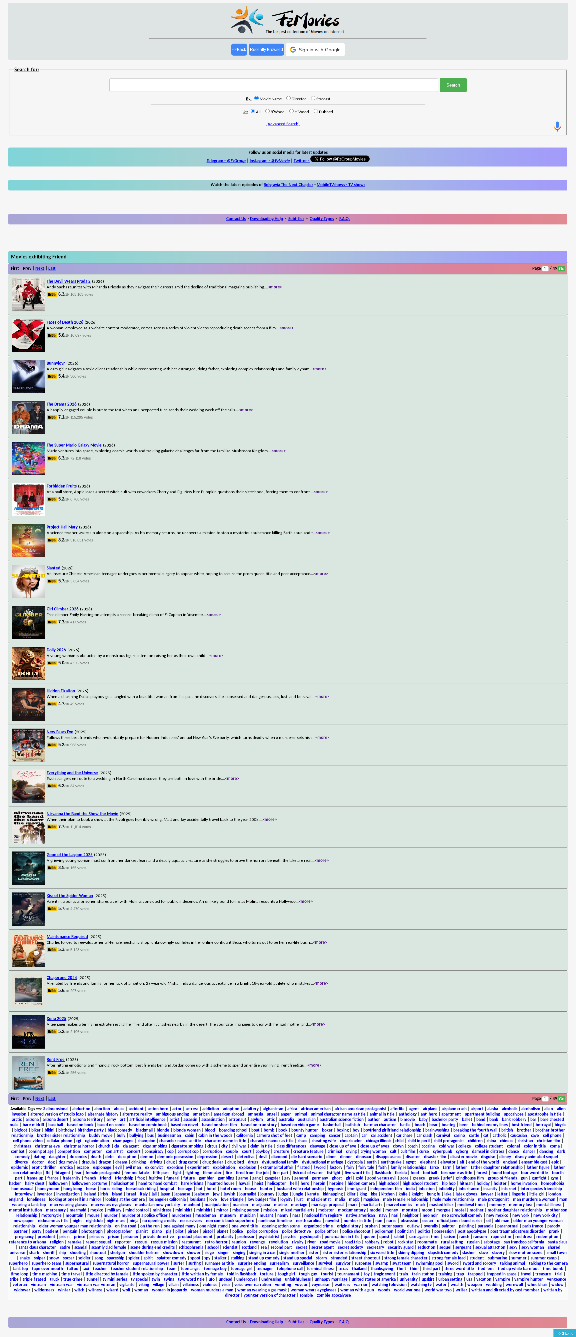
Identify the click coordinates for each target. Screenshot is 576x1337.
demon (146, 1157)
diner (331, 1157)
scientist (230, 1247)
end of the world (483, 1162)
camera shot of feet (274, 1136)
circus (212, 1146)
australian (307, 1120)
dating (39, 1157)
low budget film (262, 1199)
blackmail (144, 1130)
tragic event (384, 1274)
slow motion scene (526, 1253)
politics (424, 1231)
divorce (21, 1162)
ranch (464, 1237)
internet (509, 1189)
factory (336, 1168)
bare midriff (33, 1125)
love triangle (232, 1199)
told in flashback (241, 1274)
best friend (522, 1125)
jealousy (201, 1194)
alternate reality (137, 1114)
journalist (247, 1194)
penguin (70, 1231)
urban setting (450, 1279)
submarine (497, 1258)
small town (557, 1253)
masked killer (441, 1205)
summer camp (544, 1258)
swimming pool (429, 1263)
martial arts (371, 1205)
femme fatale (136, 1173)
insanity (490, 1189)
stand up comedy (263, 1258)
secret (301, 1247)
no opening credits (159, 1221)
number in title (357, 1221)
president (46, 1237)
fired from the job (252, 1173)
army (111, 1120)
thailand (359, 1269)
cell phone (552, 1136)
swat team (402, 1263)
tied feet (486, 1269)
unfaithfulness (298, 1279)
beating (448, 1125)
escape (83, 1168)
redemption (547, 1237)
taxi (85, 1269)
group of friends (502, 1178)
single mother (292, 1253)
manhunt (192, 1205)
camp (301, 1136)
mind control (137, 1210)
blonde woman (187, 1130)
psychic (289, 1237)
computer (93, 1152)
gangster (272, 1178)
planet (222, 1231)
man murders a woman (534, 1199)
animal (301, 1114)
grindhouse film (470, 1178)
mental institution (25, 1210)
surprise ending (252, 1263)
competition (69, 1152)
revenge (257, 1242)
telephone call (290, 1269)
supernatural (77, 1263)
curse (424, 1152)
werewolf (514, 1285)
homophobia (552, 1183)
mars (352, 1205)
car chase (404, 1136)
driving (156, 1162)
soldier (84, 1258)
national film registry (323, 1215)
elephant (428, 1162)
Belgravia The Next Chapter (288, 185)
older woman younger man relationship (75, 1226)
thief (414, 1269)
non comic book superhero (230, 1221)
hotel (211, 1189)
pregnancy (24, 1237)
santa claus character (37, 1247)
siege (209, 1253)
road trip (353, 1242)
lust (299, 1199)
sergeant (463, 1247)
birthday (66, 1130)
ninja (134, 1221)
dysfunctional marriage (322, 1162)
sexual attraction (490, 1247)
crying (351, 1152)
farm (447, 1168)
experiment (198, 1168)
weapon (474, 1285)
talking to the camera (548, 1263)
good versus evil (381, 1178)
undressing (271, 1279)
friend (105, 1178)
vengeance (556, 1279)
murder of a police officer (145, 1215)
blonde (163, 1130)
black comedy (120, 1130)
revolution (278, 1242)
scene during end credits (152, 1247)
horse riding (111, 1189)
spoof (195, 1258)
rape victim (501, 1237)
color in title (535, 1146)
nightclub (94, 1221)
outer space (392, 1226)
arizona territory (88, 1120)
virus (226, 1285)
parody (553, 1226)
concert (134, 1152)
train (403, 1274)
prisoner (131, 1237)
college (464, 1146)
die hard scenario (306, 1157)
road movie (330, 1242)
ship (62, 1253)
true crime (73, 1279)
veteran (20, 1285)
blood (210, 1130)
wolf (126, 1290)
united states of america (374, 1279)
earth (372, 1162)
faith (382, 1168)
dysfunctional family (280, 1162)
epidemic (19, 1168)
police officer (326, 1231)
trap (460, 1274)
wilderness (44, 1290)
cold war (446, 1146)
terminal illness (320, 1269)
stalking (237, 1258)
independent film (386, 1189)
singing (239, 1253)
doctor (38, 1162)
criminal (335, 1152)
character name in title (225, 1141)
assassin (190, 1120)
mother (477, 1210)
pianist (142, 1231)
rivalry (297, 1242)
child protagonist (449, 1141)
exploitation (224, 1168)
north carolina (308, 1221)
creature (281, 1152)
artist (174, 1120)
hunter (266, 1189)
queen (369, 1237)
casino (459, 1136)
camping (317, 1136)
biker (36, 1130)
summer (519, 1258)
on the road (125, 1226)
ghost (337, 1178)
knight (417, 1194)
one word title (245, 1226)
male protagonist (493, 1199)
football (430, 1173)
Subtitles (296, 219)
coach (413, 1146)
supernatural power (151, 1263)
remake (75, 1242)
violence (210, 1285)
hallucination (122, 1183)
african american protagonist (360, 1109)
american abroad (229, 1114)
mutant (266, 1215)
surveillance (303, 1263)
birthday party (91, 1130)
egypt (411, 1162)
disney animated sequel (536, 1157)
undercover (246, 1279)
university (409, 1279)
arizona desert (56, 1120)
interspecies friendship (541, 1189)
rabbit (399, 1237)
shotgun (117, 1253)
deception (127, 1157)
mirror (222, 1210)
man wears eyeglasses (111, 1205)
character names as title (272, 1141)
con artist (114, 1152)
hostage (185, 1189)
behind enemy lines (490, 1125)
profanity (225, 1237)
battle (405, 1125)
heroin (319, 1183)
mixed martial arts (297, 1210)
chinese (507, 1141)
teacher (100, 1269)
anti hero (429, 1114)
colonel (513, 1146)
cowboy (263, 1152)
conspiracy (154, 1152)
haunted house (221, 1183)
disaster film (435, 1157)
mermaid (78, 1210)
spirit (148, 1258)
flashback (383, 1173)
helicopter (276, 1183)
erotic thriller (44, 1168)
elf (462, 1162)
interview (24, 1194)
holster (500, 1183)
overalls (431, 1226)
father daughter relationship (497, 1168)
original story (349, 1226)
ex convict (154, 1168)
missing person (245, 1210)
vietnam (38, 1285)
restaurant (191, 1242)
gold (359, 1178)
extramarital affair (276, 1168)
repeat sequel (98, 1242)
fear (78, 1173)
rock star (405, 1242)
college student (489, 1146)
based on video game (300, 1125)
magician (371, 1199)
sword (453, 1263)
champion (146, 1141)
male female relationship (405, 1199)
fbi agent (62, 1173)
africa (292, 1109)
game (243, 1178)
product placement (195, 1237)
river (311, 1242)
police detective (296, 1231)
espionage (102, 1168)
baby (423, 1120)
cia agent (131, 1146)
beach (420, 1125)
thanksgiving (382, 1269)
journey (267, 1194)
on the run (150, 1226)
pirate (193, 1231)
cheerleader (351, 1141)
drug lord (235, 1162)
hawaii (244, 1183)
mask (420, 1205)
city (224, 1146)
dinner (346, 1157)
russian (473, 1242)
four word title (534, 1173)
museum (228, 1215)
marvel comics (399, 1205)
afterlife (397, 1109)
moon (427, 1210)
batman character (380, 1125)
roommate (427, 1242)
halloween (58, 1183)
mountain (74, 1215)
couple (232, 1152)
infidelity (447, 1189)
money (391, 1210)
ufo (212, 1279)
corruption (212, 1152)
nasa (296, 1215)
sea (264, 1247)
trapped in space (502, 1274)
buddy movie (101, 1136)
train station (423, 1274)
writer (461, 1290)
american (201, 1114)
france (53, 1178)
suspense (363, 1263)
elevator (448, 1162)
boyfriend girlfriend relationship (392, 1130)
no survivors (191, 1221)
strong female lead (449, 1258)
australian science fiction (342, 1120)
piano (157, 1231)
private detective (158, 1237)
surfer (178, 1263)
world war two (438, 1290)
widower (22, 1290)
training (445, 1274)
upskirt (428, 1279)
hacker (15, 1183)
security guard (401, 1247)
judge (283, 1194)
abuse (119, 1109)
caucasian (518, 1136)
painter (448, 1226)
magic (354, 1199)
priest (64, 1237)
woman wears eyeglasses (313, 1290)
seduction (426, 1247)
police (237, 1231)
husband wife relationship (300, 1189)
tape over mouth (47, 1269)
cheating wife (324, 1141)
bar (533, 1120)
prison (113, 1237)
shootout (98, 1253)
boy (356, 1130)
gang (256, 1178)
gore (404, 1178)
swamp (381, 1263)
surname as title (219, 1263)
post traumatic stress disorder (517, 1231)
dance (513, 1152)
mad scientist (319, 1199)
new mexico (497, 1215)
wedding (494, 1285)
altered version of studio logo (57, 1114)
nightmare (116, 1221)
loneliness (36, 1199)
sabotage (492, 1242)
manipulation (217, 1205)
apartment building (482, 1114)
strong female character (406, 1258)
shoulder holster (144, 1253)
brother (524, 1130)
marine (280, 1205)
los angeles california (167, 1199)
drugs (253, 1162)
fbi (48, 1173)
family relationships (408, 1168)
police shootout (356, 1231)
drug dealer (212, 1162)
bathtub (352, 1125)
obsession (409, 1221)
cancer (335, 1136)
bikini (49, 1130)
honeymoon (48, 1189)
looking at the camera (125, 1199)
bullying (136, 1136)
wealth (457, 1285)
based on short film (219, 1125)
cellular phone (59, 1141)
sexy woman (532, 1247)
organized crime (318, 1226)
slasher (468, 1253)
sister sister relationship (344, 1253)
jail (154, 1194)
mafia (340, 1199)
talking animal (512, 1263)
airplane (430, 1109)
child (399, 1141)
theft (401, 1269)
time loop (19, 1274)
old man (502, 1221)
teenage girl (241, 1269)
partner (21, 1231)
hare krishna (192, 1183)
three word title (459, 1269)
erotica (66, 1168)
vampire (502, 1279)
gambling (226, 1178)
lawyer (487, 1194)
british (507, 1130)
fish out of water (308, 1173)
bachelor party (445, 1120)
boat (255, 1130)
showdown (173, 1253)
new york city (545, 1215)
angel (272, 1114)
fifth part (161, 1173)
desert (227, 1157)
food (415, 1173)
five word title (358, 1173)
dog (51, 1162)
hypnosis (335, 1189)
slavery (498, 1253)
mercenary (56, 1210)
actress (192, 1109)
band (480, 1120)
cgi (78, 1141)
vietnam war (61, 1285)
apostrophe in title (545, 1114)
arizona (32, 1120)
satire (65, 1247)
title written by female (202, 1274)
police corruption (262, 1231)
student (477, 1258)
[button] (315, 49)
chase (303, 1141)
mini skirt (183, 1210)
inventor (44, 1194)
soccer (68, 1258)
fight (177, 1173)
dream (121, 1162)
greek (434, 1178)
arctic (17, 1120)
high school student (420, 1183)
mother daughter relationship (515, 1210)
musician (248, 1215)
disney (505, 1157)
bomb (269, 1130)
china (491, 1141)
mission (270, 1210)
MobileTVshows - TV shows (341, 185)
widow (557, 1285)
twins (169, 1279)
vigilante (127, 1285)
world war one (407, 1290)
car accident (381, 1136)
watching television (389, 1285)
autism (390, 1120)
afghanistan (273, 1109)
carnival (443, 1136)
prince (79, 1237)
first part (281, 1173)
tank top (20, 1269)
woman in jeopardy (169, 1290)
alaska (492, 1109)
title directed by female (107, 1274)
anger (286, 1114)
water (441, 1285)
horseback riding (141, 1189)
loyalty (286, 1199)
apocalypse (514, 1114)
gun (524, 1178)
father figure (538, 1168)
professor (246, 1237)
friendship (124, 1178)
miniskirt (204, 1210)
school (213, 1247)
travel (526, 1274)
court (247, 1152)
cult (393, 1152)
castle (474, 1136)
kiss (374, 1194)
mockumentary (352, 1210)
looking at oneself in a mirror (75, 1199)
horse (91, 1189)
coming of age (41, 1152)
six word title (382, 1253)
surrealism (279, 1263)
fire (229, 1173)
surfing (194, 1263)
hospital (167, 1189)
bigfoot (20, 1130)
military (114, 1210)
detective (246, 1157)
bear (433, 1125)
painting (466, 1226)
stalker (220, 1258)
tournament (348, 1274)
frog (141, 1178)
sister (314, 1253)
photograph (92, 1231)
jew (216, 1194)
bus (150, 1136)
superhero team (46, 1263)
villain (173, 1285)
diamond (279, 1157)
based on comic (111, 1125)
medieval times (471, 1205)
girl (349, 1178)
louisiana (197, 1199)
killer (351, 1194)
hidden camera (361, 1183)
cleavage (317, 1146)
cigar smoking (155, 1146)
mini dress (162, 1210)
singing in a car (262, 1253)
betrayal (543, 1125)
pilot (179, 1231)
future (189, 1178)
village (158, 1285)
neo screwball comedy (462, 1215)
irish (104, 1194)
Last (52, 268)
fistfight (334, 1173)
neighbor (410, 1215)
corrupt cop (188, 1152)
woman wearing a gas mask (262, 1290)
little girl (536, 1194)
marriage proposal (327, 1205)
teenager (264, 1269)
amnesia (255, 1114)
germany (320, 1178)
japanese (182, 1194)
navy (383, 1215)
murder (111, 1215)
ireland (90, 1194)
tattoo (72, 1269)
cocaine (428, 1146)
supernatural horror (111, 1263)
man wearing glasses (68, 1205)
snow (54, 1258)
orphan (371, 1226)
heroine (336, 1183)
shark (34, 1253)
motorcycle (51, 1215)
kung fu (433, 1194)
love (213, 1199)
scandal (80, 1247)
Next (39, 268)
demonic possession (175, 1157)
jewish (229, 1194)
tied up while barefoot (518, 1269)
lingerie (518, 1194)
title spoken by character (155, 1274)
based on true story (259, 1125)
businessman (169, 1136)
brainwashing (437, 1130)
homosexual (22, 1189)
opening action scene (281, 1226)
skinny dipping (411, 1253)
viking (144, 1285)
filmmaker (212, 1173)
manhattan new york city (157, 1205)
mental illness (548, 1205)
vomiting (283, 1285)
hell (293, 1183)
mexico (96, 1210)
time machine (44, 1274)
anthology (408, 1114)
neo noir (430, 1215)
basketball (332, 1125)
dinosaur (364, 1157)
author (374, 1120)
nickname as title (53, 1221)
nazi (394, 1215)
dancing (546, 1152)
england (510, 1162)
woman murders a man (212, 1290)
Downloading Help (266, 219)
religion (57, 1242)
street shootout (365, 1258)
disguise (488, 1157)
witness (95, 1290)
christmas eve (47, 1146)
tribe (14, 1279)
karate (313, 1194)
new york (520, 1215)
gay (287, 1178)
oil (488, 1221)
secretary (375, 1247)
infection (427, 1189)
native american (360, 1215)
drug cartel (188, 1162)
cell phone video (28, 1141)
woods (384, 1290)
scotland (249, 1247)
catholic (499, 1136)
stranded (339, 1258)
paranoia (485, 1226)
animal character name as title (338, 1114)
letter (502, 1194)
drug (170, 1162)
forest (481, 1173)
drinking (138, 1162)
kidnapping (333, 1194)
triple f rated (34, 1279)
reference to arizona (27, 1242)
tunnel (93, 1279)
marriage (299, 1205)
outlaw (413, 1226)
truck (54, 1279)
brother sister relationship (61, 1136)
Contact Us (236, 219)
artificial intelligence (147, 1120)
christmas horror (79, 1146)
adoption (231, 1109)
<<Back (239, 49)
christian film (548, 1141)
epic (555, 1162)
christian (525, 1141)
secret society (350, 1247)
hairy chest (35, 1183)
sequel (445, 1247)
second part (281, 1247)
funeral (172, 1178)
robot (388, 1242)
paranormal (507, 1226)
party (36, 1231)
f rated (303, 1168)
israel (131, 1194)
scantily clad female (108, 1247)
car (364, 1136)
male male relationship (453, 1199)
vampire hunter (528, 1279)
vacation (483, 1279)
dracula (88, 1162)
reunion (239, 1242)
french (90, 1178)
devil (263, 1157)
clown (398, 1146)
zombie (306, 1295)
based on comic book (148, 1125)
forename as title (456, 1173)
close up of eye (342, 1146)
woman (141, 1290)
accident (136, 1109)
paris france (532, 1226)
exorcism (175, 1168)
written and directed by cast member (505, 1290)
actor (177, 1109)
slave (483, 1253)
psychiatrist (269, 1237)
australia (286, 1120)
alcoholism (530, 1109)
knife (403, 1194)
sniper (39, 1258)
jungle (297, 1194)
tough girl (286, 1274)
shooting (78, 1253)
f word (320, 1168)
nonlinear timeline (275, 1221)
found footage (504, 1173)
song (99, 1258)
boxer (327, 1130)
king (363, 1194)
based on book (80, 1125)
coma (555, 1146)
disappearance (389, 1157)
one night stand (213, 1226)
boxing (343, 1130)
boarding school (233, 1130)
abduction (81, 1109)
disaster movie (463, 1157)
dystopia (355, 1162)
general (301, 1178)
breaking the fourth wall (475, 1130)
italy (144, 1194)
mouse (93, 1215)
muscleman (205, 1215)
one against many (179, 1226)
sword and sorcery (479, 1263)
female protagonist (103, 1173)
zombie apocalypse (334, 1295)
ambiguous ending (172, 1114)
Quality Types (322, 219)
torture (267, 1274)
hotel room (230, 1189)
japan (165, 1194)
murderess (181, 1215)
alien (548, 1109)
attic (271, 1120)
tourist (327, 1274)
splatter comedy (171, 1258)
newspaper (24, 1221)
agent (414, 1109)
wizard (112, 1290)
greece (419, 1178)
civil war (239, 1146)
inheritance (469, 1189)
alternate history (103, 1114)
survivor (343, 1263)
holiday (483, 1183)
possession (444, 1231)
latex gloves (466, 1194)
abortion (102, 1109)
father (461, 1168)
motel (460, 1210)
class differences (291, 1146)
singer (223, 1253)
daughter (57, 1157)
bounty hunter (304, 1130)
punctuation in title (342, 1237)
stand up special (297, 1258)
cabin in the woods (215, 1136)
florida (401, 1173)
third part (431, 1269)
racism (449, 1237)
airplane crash (454, 1109)
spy (207, 1258)
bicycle (561, 1125)
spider (134, 1258)
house (250, 1189)
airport (477, 1109)
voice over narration (252, 1285)
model (375, 1210)
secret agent (322, 1247)
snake (25, 1258)
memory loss (520, 1205)
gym (554, 1178)
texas (343, 1269)
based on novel (184, 1125)
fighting (192, 1173)
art (122, 1120)
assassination (213, 1120)
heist (258, 1183)
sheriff (49, 1253)
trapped (475, 1274)
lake (448, 1194)
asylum (256, 1120)
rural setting (452, 1242)
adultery (251, 1109)
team (172, 1269)
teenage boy (215, 1269)
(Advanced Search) (283, 124)
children (475, 1141)
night (77, 1221)
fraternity (71, 1178)
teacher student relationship (137, 1269)
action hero (158, 1109)
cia (116, 1146)
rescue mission (164, 1242)
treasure (543, 1274)
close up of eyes (374, 1146)
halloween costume (89, 1183)
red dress (523, 1237)
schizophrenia (191, 1247)
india (410, 1189)
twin (156, 1279)
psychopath (310, 1237)
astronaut (237, 1120)
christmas (22, 1146)
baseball (55, 1125)
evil (118, 1168)
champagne (123, 1141)
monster (410, 1210)
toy (367, 1274)
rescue (141, 1242)
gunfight (539, 1178)
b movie (407, 1120)
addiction (210, 1109)
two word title (191, 1279)
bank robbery (514, 1120)
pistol (208, 1231)
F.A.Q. (344, 219)
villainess (191, 1285)
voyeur (301, 1285)
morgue (443, 1210)
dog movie (68, 1162)
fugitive (155, 1178)
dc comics (78, 1157)
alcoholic (509, 1109)
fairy (350, 1168)
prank (554, 1231)
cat (486, 1136)
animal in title (382, 1114)
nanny (282, 1215)
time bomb (553, 1269)
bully (121, 1136)
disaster (413, 1157)
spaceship (115, 1258)
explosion (247, 1168)
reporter (123, 1242)
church (104, 1146)
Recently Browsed (266, 49)
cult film (408, 1152)
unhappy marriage (331, 1279)
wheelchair (537, 1285)
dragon (105, 1162)
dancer (529, 1152)
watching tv (421, 1285)
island (117, 1194)
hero (305, 1183)
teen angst (190, 1269)
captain (351, 1136)
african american (316, 1109)
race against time (424, 1237)
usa (469, 1279)
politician (405, 1231)
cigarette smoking (187, 1146)
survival (325, 1263)
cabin (189, 1136)
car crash (424, 1136)
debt (109, 1157)
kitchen (388, 1194)
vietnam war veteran (96, 1285)
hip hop (449, 1183)
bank (493, 1120)
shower (194, 1253)
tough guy (308, 1274)
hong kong (72, 1189)
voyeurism (321, 1285)
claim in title (261, 1146)
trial (558, 1274)
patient (52, 1231)
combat (18, 1152)
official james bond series (459, 1221)
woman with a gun (357, 1290)
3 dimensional (55, 1109)
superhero (18, 1263)
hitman (466, 1183)
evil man (133, 1168)
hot (199, 1189)
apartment (451, 1114)
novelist (332, 1221)
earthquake (391, 1162)
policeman (384, 1231)
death (96, 1157)
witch (79, 1290)
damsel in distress (488, 1152)
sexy (513, 1247)
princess (96, 1237)
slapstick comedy (443, 1253)
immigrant (356, 1189)
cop (170, 1152)
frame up (35, 1178)
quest (384, 1237)
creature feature (308, 1152)
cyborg (462, 1152)
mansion (240, 1205)
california (244, 1136)
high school (389, 1183)
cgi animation (97, 1141)
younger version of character (270, 1295)
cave (535, 1136)
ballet (467, 1120)
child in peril (419, 1141)
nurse (391, 1221)
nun (378, 1221)
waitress (342, 1285)
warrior (361, 1285)
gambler (206, 1178)
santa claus (557, 1242)
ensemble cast (534, 1162)
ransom (480, 1237)
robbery (372, 1242)
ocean (427, 1221)
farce (434, 1168)
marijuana (261, 1205)
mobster (326, 1210)
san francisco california (524, 1242)
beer (463, 1125)
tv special (139, 1279)
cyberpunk (442, 1152)
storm (321, 1258)
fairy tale (366, 1168)
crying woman (373, 1152)
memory (497, 1205)
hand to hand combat (157, 1183)
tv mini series (115, 1279)
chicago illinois (378, 1141)
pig (168, 1231)
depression (207, 1157)
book (282, 1130)
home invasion (524, 1183)
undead (225, 1279)
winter (64, 1290)
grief (447, 1178)
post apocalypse (472, 1231)
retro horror (216, 1242)
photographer (119, 1231)
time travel (71, 1274)
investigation (68, 1194)
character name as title (180, 1141)
